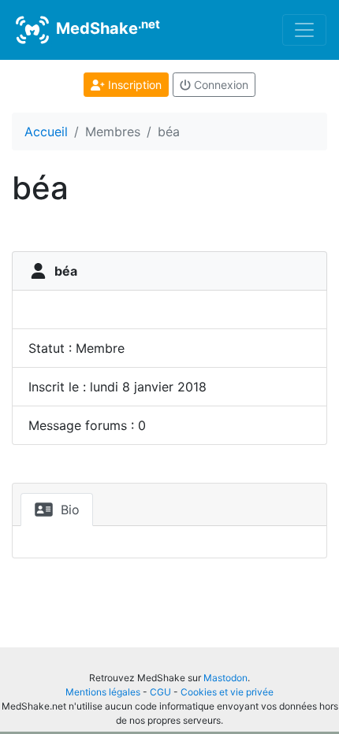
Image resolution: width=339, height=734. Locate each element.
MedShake (106, 28)
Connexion (219, 84)
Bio (68, 509)
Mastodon (225, 678)
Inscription (133, 84)
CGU (160, 692)
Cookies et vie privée (227, 692)
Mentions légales (102, 692)
